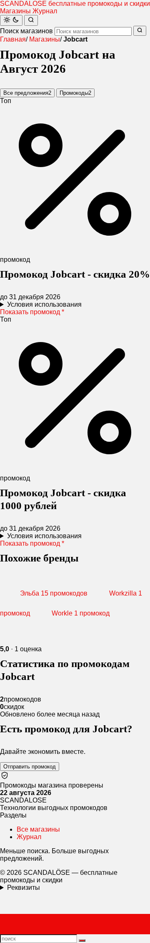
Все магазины (38, 829)
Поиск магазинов (26, 30)
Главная (13, 39)
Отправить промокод (29, 766)
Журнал (44, 11)
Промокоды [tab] (75, 93)
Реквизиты (23, 887)
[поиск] (82, 940)
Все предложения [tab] (27, 93)
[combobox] (93, 31)
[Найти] (31, 20)
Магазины (15, 11)
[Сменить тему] (11, 20)
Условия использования (44, 304)
